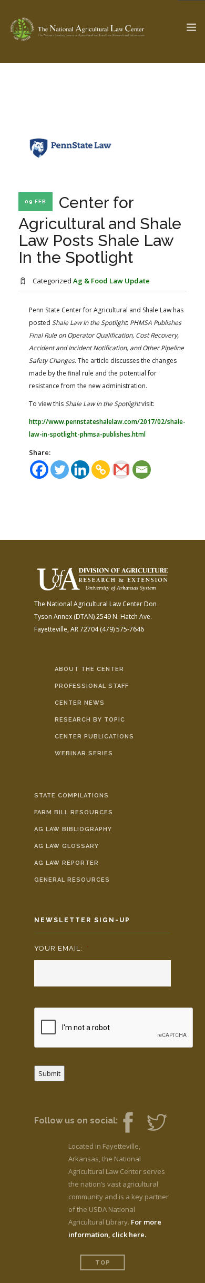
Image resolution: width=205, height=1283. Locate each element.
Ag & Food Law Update (111, 280)
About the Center (89, 669)
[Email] (141, 469)
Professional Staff (92, 686)
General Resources (72, 879)
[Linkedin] (80, 469)
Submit (49, 1073)
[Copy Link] (100, 469)
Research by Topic (90, 719)
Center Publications (94, 736)
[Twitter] (59, 469)
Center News (80, 702)
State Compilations (71, 795)
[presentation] (114, 1028)
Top (102, 1262)
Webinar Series (84, 753)
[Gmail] (121, 469)
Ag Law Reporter (66, 863)
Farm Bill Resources (73, 812)
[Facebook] (39, 469)
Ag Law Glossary (66, 846)
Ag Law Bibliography (73, 829)
